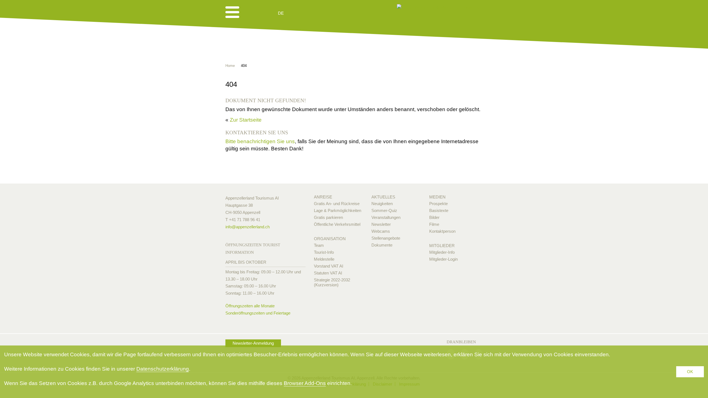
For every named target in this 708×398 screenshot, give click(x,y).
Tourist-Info (324, 252)
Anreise (323, 197)
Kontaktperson (442, 231)
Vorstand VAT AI (328, 266)
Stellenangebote (385, 238)
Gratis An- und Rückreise (337, 203)
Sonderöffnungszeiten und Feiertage (257, 313)
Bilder (434, 217)
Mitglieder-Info (442, 252)
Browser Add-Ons (305, 383)
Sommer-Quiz (384, 210)
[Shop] (323, 13)
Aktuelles (383, 197)
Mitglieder (442, 245)
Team (319, 245)
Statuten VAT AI (328, 273)
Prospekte (438, 203)
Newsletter (381, 224)
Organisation (330, 238)
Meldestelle (324, 259)
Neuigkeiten (382, 203)
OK (690, 371)
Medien (437, 197)
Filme (434, 224)
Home (230, 66)
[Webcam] (296, 13)
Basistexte (438, 210)
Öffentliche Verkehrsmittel (337, 224)
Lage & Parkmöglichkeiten (337, 210)
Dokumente (381, 245)
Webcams (380, 231)
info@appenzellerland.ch (247, 226)
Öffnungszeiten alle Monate (250, 305)
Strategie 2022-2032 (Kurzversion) (332, 282)
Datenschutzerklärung (162, 369)
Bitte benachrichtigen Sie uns (260, 141)
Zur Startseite (246, 120)
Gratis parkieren (328, 217)
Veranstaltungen (385, 217)
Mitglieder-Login (443, 259)
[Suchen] (310, 13)
